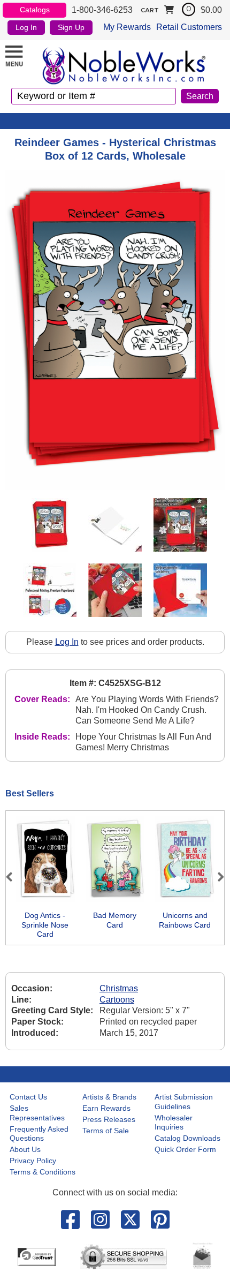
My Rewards (127, 27)
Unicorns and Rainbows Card (185, 920)
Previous (14, 876)
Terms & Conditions (42, 1172)
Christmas (118, 988)
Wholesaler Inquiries (174, 1122)
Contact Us (28, 1097)
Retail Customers (189, 27)
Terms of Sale (105, 1130)
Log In (26, 27)
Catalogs (35, 9)
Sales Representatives (37, 1113)
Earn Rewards (106, 1108)
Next (216, 876)
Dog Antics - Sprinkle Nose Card (44, 924)
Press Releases (108, 1119)
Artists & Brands (109, 1097)
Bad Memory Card (114, 920)
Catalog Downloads (187, 1138)
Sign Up (71, 27)
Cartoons (116, 999)
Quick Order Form (185, 1149)
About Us (25, 1149)
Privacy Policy (33, 1160)
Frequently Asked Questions (39, 1134)
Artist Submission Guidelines (184, 1102)
